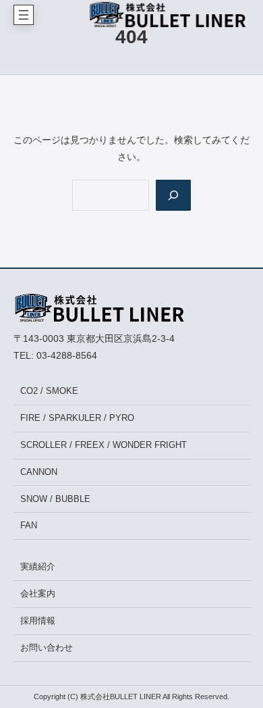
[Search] (173, 195)
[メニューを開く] (23, 15)
